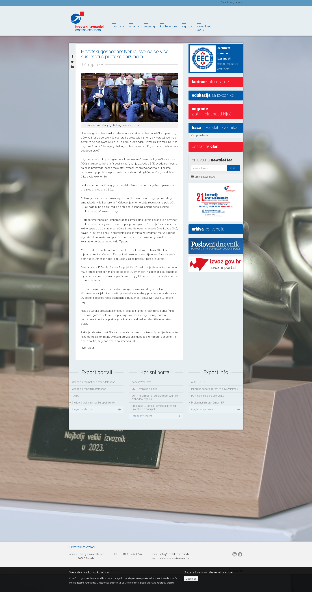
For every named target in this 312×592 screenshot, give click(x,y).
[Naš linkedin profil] (235, 554)
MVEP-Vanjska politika (144, 388)
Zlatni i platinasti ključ (211, 111)
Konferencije (168, 26)
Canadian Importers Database (89, 388)
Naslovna (118, 26)
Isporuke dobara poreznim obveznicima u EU (216, 388)
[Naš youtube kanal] (240, 554)
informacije (210, 81)
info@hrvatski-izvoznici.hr (175, 554)
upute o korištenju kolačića (161, 583)
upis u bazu (201, 135)
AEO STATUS (198, 382)
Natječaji (149, 26)
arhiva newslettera (205, 176)
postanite (205, 146)
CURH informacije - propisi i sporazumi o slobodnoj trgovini (155, 397)
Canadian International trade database (93, 382)
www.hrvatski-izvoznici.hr (174, 558)
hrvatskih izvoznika (214, 127)
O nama (134, 26)
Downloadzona (204, 27)
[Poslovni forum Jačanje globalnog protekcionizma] (129, 97)
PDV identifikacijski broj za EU (207, 395)
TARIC (75, 395)
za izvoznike (213, 95)
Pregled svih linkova (82, 409)
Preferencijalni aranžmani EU (207, 402)
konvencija (208, 229)
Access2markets (141, 382)
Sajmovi (187, 26)
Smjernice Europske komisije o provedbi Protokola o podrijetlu (154, 407)
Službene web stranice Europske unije (93, 402)
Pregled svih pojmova (202, 409)
